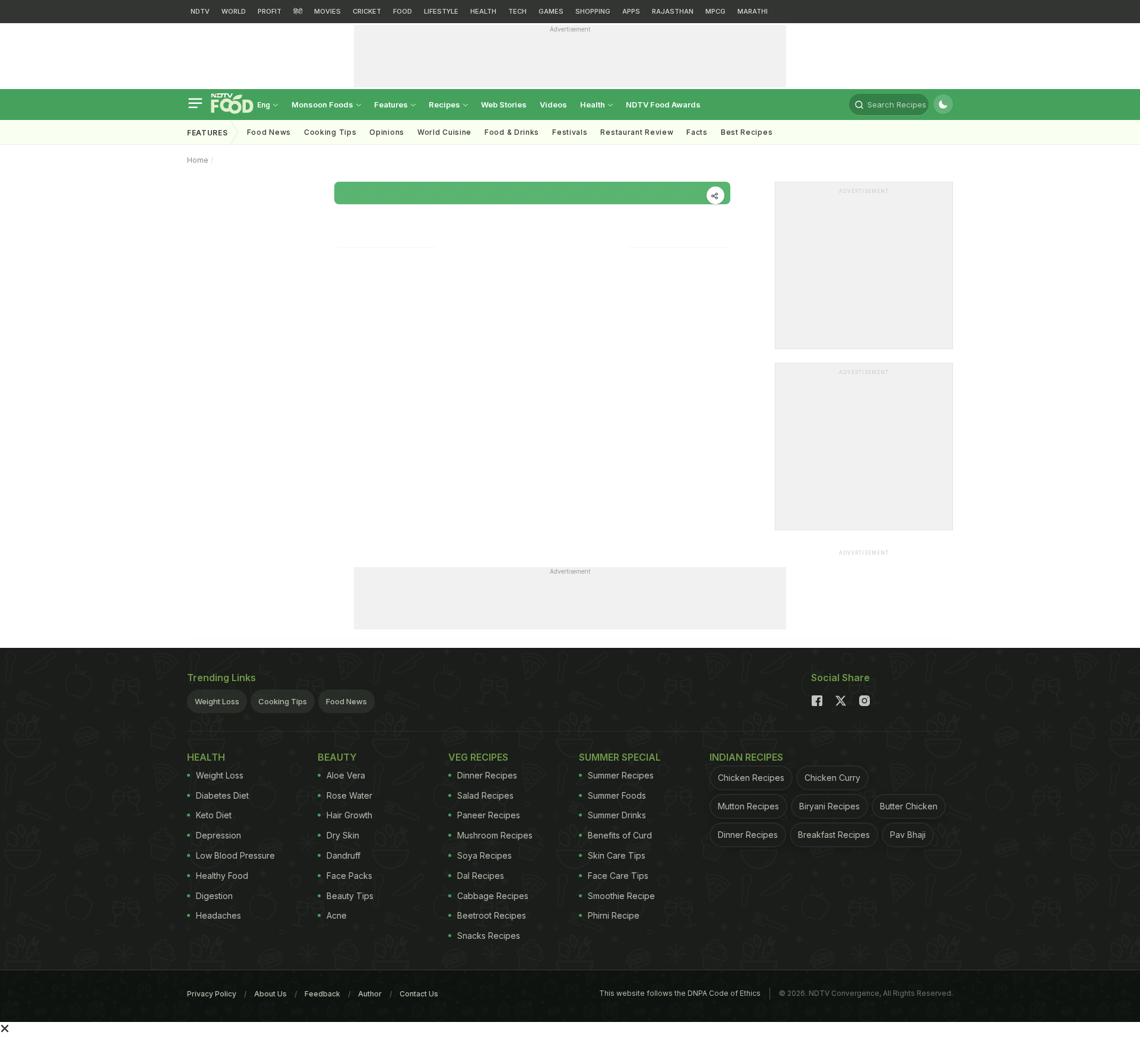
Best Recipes (746, 132)
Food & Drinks (511, 132)
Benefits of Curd (620, 835)
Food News (269, 132)
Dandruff (343, 855)
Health (593, 104)
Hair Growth (349, 815)
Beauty (337, 757)
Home (197, 160)
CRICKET (367, 11)
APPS (631, 11)
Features (392, 104)
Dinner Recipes (487, 775)
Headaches (218, 915)
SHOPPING (592, 11)
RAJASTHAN (673, 11)
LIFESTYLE (441, 11)
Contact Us (419, 993)
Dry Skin (343, 835)
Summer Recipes (621, 775)
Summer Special (620, 757)
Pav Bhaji (908, 835)
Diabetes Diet (222, 795)
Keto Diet (214, 815)
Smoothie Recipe (621, 896)
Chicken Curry (832, 778)
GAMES (551, 11)
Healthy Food (222, 876)
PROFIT (269, 11)
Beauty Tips (350, 896)
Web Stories (504, 104)
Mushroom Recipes (495, 835)
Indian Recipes (746, 757)
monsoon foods (323, 104)
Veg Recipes (478, 757)
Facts (697, 132)
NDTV (200, 11)
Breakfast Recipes (834, 835)
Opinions (386, 132)
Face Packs (349, 876)
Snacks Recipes (488, 936)
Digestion (214, 896)
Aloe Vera (346, 775)
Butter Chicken (909, 806)
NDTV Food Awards (663, 104)
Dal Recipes (480, 876)
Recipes (445, 104)
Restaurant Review (636, 132)
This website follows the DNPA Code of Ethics (680, 993)
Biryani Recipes (829, 806)
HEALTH (483, 11)
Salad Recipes (485, 795)
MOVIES (327, 11)
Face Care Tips (618, 876)
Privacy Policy (211, 993)
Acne (337, 915)
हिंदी (297, 11)
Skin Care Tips (616, 855)
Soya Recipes (484, 855)
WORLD (233, 11)
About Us (270, 993)
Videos (553, 104)
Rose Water (349, 795)
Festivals (569, 132)
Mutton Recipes (748, 806)
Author (370, 993)
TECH (517, 11)
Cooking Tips (282, 701)
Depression (218, 835)
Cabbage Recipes (492, 896)
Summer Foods (617, 795)
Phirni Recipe (613, 915)
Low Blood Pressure (235, 855)
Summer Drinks (617, 815)
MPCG (715, 11)
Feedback (322, 993)
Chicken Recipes (751, 778)
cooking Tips (330, 132)
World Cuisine (444, 132)
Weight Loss (217, 701)
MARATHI (752, 11)
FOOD (402, 11)
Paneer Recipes (488, 815)
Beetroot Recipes (491, 915)
